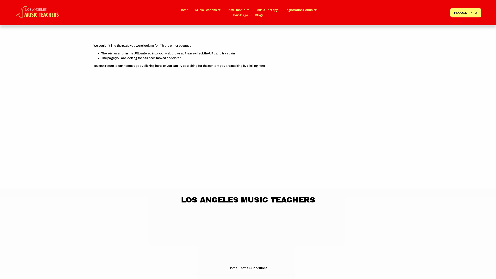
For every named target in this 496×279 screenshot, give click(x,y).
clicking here (153, 65)
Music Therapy (267, 10)
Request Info (465, 12)
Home (184, 10)
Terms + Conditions (253, 268)
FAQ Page (240, 15)
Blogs (259, 15)
